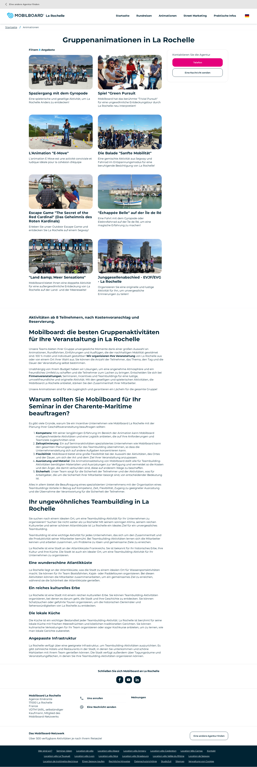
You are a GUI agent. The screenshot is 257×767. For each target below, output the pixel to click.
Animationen (168, 15)
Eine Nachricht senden (197, 72)
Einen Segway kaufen (93, 761)
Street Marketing (195, 15)
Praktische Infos (225, 15)
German (250, 16)
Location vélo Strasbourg (135, 756)
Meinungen (138, 697)
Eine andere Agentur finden (22, 4)
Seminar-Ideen (64, 751)
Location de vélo (85, 751)
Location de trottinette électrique (60, 761)
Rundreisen (144, 15)
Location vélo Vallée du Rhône (168, 756)
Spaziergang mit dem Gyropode (58, 93)
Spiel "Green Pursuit (116, 93)
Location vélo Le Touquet (57, 756)
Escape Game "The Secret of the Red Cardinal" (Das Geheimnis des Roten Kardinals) (60, 217)
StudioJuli (166, 761)
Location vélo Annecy (134, 751)
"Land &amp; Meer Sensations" (57, 277)
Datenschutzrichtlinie (145, 761)
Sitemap (180, 761)
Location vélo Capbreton (163, 751)
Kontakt (211, 751)
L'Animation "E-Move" (49, 153)
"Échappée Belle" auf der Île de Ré (129, 213)
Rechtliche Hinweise (119, 761)
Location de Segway (199, 756)
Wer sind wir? (45, 751)
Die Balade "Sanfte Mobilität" (125, 153)
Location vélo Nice (108, 756)
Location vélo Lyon (84, 756)
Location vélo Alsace (108, 751)
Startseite (122, 15)
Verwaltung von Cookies (201, 761)
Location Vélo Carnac (192, 751)
